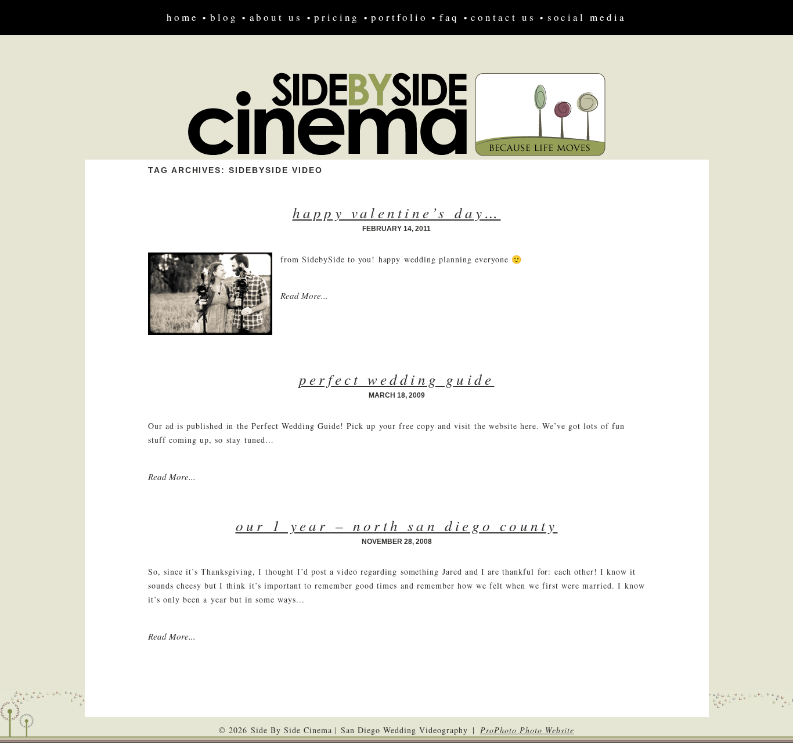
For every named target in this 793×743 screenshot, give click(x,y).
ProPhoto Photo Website (527, 729)
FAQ (449, 17)
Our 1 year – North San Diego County (397, 525)
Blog (224, 17)
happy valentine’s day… (397, 212)
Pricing (336, 17)
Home (183, 17)
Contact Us (503, 17)
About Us (276, 17)
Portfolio (399, 17)
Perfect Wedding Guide (397, 379)
